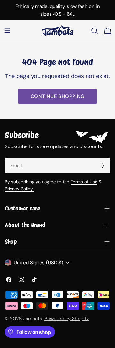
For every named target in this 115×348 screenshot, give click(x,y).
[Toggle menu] (7, 30)
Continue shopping (58, 96)
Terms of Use (84, 182)
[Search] (94, 30)
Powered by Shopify (66, 318)
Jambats (32, 318)
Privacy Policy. (19, 189)
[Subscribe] (103, 165)
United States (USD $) (38, 262)
